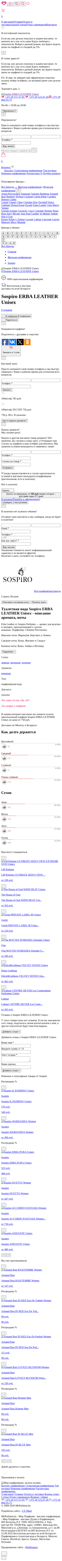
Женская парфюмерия (29, 187)
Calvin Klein (40, 196)
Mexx (14, 222)
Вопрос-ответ (52, 1494)
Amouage (26, 193)
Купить (6, 490)
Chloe (20, 202)
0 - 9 (5, 243)
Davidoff (42, 202)
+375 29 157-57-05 (14, 97)
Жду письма (8, 547)
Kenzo (4, 219)
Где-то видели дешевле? (15, 421)
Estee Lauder (39, 205)
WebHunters (31, 1547)
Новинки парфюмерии (13, 173)
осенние (26, 662)
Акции (14, 24)
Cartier (13, 199)
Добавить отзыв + (11, 1031)
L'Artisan (20, 219)
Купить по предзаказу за (31, 495)
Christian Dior (30, 202)
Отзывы (18, 21)
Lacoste (29, 219)
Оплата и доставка (34, 1494)
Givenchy (23, 211)
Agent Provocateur (10, 193)
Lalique (37, 219)
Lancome (47, 219)
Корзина (6, 164)
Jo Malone (45, 213)
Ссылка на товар (11, 461)
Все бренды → (9, 187)
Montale (21, 222)
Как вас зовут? (10, 540)
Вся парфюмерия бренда (47, 591)
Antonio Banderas (40, 193)
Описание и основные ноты (16, 602)
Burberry (10, 196)
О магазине (7, 21)
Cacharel (28, 196)
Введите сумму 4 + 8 (12, 1048)
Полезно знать (39, 602)
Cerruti (4, 202)
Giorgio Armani (9, 211)
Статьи (22, 24)
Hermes (48, 211)
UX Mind (27, 1511)
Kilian (12, 219)
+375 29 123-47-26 (38, 97)
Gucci (31, 211)
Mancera (5, 222)
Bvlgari (20, 196)
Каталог (9, 170)
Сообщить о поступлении (15, 502)
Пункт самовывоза (36, 24)
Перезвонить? (9, 111)
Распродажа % (34, 173)
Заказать (7, 390)
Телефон (6, 139)
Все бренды (7, 246)
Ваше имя (7, 1042)
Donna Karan (18, 205)
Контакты (51, 24)
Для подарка (49, 170)
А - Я (12, 243)
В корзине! (20, 499)
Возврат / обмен (39, 1497)
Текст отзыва (9, 1055)
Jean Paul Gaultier (30, 213)
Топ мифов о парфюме (13, 706)
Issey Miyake (13, 213)
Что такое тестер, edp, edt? (15, 700)
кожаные (6, 673)
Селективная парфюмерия (28, 170)
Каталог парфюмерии (13, 1485)
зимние (5, 662)
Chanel (12, 202)
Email (5, 528)
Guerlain (39, 211)
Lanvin (55, 219)
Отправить (8, 468)
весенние (15, 662)
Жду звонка (8, 146)
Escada (28, 205)
